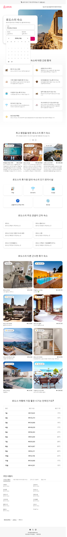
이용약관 (38, 534)
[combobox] (20, 28)
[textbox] (13, 34)
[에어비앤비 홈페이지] (7, 6)
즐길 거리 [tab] (43, 479)
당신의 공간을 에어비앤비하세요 (52, 7)
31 (11, 61)
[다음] (35, 140)
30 (8, 61)
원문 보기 (42, 2)
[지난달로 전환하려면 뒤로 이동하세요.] (8, 38)
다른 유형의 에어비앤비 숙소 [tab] (20, 479)
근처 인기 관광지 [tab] (34, 479)
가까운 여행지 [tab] (6, 479)
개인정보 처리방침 (30, 534)
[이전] (30, 140)
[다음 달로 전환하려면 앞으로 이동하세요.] (27, 38)
